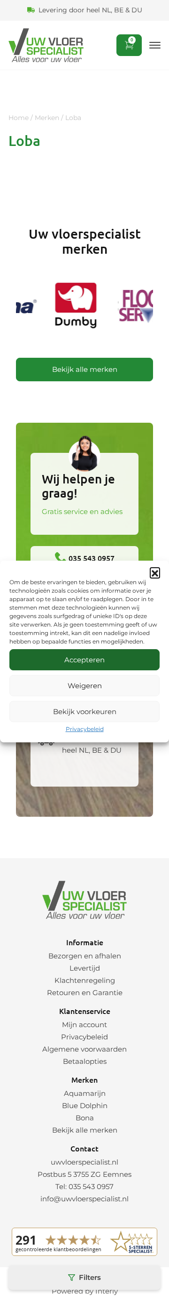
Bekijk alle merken (84, 369)
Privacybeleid (85, 728)
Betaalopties (85, 1061)
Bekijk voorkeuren (84, 711)
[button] (155, 572)
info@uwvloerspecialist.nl (84, 1198)
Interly (106, 1291)
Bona (85, 1117)
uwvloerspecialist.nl (84, 1162)
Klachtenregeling (84, 980)
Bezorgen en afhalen (84, 955)
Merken (47, 117)
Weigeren (85, 685)
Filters (90, 1277)
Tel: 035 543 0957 (84, 1186)
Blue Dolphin (85, 1105)
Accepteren (84, 659)
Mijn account (84, 1024)
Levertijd (84, 968)
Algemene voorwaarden (84, 1049)
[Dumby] (74, 307)
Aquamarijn (85, 1093)
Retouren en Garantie (85, 992)
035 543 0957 (91, 558)
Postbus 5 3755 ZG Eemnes (84, 1174)
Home (18, 117)
